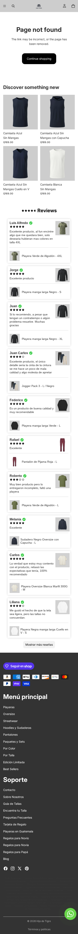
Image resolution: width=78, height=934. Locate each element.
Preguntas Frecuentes (17, 817)
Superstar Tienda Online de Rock (56, 897)
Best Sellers (10, 769)
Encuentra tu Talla (15, 810)
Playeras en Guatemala (18, 831)
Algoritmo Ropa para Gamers (43, 881)
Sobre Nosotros (13, 797)
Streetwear (10, 721)
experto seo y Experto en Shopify (22, 897)
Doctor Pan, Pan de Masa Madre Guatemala (43, 890)
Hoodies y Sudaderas (17, 727)
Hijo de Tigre (43, 921)
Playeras (8, 707)
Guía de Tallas (12, 803)
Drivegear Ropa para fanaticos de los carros (47, 884)
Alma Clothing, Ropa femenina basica (52, 894)
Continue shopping (39, 58)
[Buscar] (13, 6)
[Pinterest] (26, 868)
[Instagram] (12, 868)
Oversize (9, 714)
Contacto (9, 790)
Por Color (9, 748)
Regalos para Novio (16, 838)
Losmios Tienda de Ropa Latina (38, 878)
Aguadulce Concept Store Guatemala (43, 887)
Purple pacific (57, 900)
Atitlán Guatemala (13, 878)
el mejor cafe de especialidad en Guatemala (27, 900)
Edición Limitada (14, 762)
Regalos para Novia (16, 845)
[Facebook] (5, 868)
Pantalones (10, 734)
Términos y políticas (39, 929)
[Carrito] (73, 6)
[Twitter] (19, 868)
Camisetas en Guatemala (26, 906)
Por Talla (8, 755)
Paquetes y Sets (14, 741)
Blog (6, 858)
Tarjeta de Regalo (14, 824)
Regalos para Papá (15, 852)
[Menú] (4, 6)
